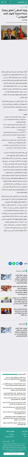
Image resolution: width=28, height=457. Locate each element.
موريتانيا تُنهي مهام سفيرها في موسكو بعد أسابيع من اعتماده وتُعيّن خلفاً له (14, 412)
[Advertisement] (14, 55)
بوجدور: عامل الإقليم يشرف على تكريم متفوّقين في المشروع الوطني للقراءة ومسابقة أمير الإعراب (14, 384)
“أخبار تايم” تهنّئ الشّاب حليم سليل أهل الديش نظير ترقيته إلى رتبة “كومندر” (14, 408)
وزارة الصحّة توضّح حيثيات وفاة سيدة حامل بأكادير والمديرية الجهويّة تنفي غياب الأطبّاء (20, 312)
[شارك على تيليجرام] (10, 263)
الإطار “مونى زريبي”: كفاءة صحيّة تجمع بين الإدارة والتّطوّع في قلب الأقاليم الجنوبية (15, 398)
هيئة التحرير (24, 20)
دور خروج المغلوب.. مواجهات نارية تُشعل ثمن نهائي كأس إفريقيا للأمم (14, 423)
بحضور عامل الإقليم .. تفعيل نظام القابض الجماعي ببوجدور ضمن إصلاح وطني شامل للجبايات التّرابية (14, 394)
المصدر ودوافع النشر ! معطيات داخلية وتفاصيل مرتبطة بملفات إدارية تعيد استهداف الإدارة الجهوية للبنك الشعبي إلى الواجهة (14, 418)
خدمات (25, 436)
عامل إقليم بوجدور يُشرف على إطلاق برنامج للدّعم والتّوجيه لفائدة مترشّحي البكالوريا (14, 389)
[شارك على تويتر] (17, 263)
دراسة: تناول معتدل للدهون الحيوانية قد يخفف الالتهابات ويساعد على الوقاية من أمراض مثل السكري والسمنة (14, 127)
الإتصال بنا (24, 434)
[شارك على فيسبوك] (21, 263)
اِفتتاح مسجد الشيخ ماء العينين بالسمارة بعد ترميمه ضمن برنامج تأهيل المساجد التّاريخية (14, 403)
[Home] (26, 7)
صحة (21, 7)
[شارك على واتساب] (13, 263)
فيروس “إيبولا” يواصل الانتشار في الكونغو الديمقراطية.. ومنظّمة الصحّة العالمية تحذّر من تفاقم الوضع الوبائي (14, 119)
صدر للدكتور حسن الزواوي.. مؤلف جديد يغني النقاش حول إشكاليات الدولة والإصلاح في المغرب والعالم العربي (15, 379)
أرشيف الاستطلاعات (9, 436)
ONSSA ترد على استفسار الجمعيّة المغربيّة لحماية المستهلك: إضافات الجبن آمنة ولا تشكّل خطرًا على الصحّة (14, 135)
